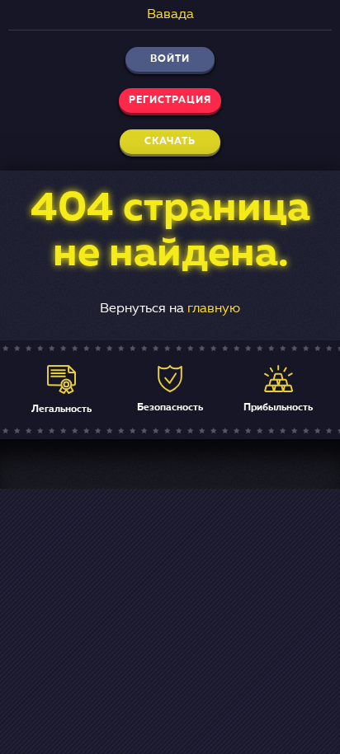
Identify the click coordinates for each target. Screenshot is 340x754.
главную (213, 309)
